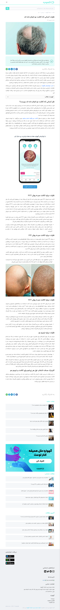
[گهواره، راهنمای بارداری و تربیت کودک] (48, 5)
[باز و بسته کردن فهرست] (8, 97)
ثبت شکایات (51, 602)
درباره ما (52, 599)
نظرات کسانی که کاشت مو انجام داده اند (39, 17)
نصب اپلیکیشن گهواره (30, 187)
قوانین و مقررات (50, 600)
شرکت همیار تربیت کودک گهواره (34, 607)
